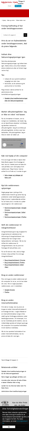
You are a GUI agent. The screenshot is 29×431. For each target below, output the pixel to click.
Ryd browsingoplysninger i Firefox (15, 217)
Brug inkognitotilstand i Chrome (15, 260)
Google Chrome (10, 290)
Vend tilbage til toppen (8, 360)
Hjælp (4, 20)
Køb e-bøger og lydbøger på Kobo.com (13, 377)
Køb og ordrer (11, 20)
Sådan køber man (20, 20)
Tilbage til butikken (21, 2)
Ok (9, 427)
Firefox (7, 292)
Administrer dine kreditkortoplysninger (14, 391)
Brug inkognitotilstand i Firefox (15, 262)
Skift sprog (18, 6)
